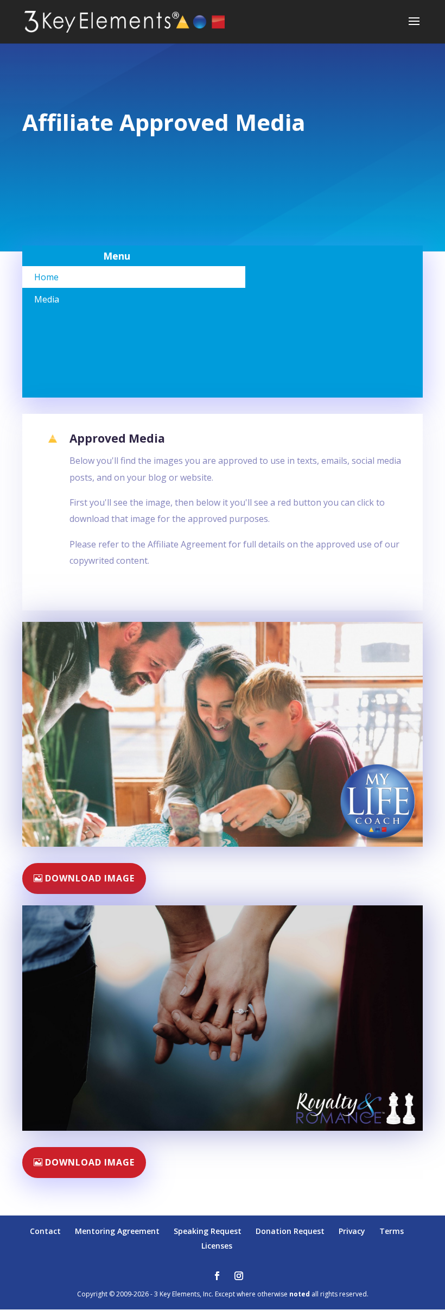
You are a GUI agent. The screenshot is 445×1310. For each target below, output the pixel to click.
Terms (391, 1231)
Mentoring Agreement (117, 1231)
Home (46, 277)
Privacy (352, 1231)
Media (46, 299)
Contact (45, 1231)
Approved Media (117, 438)
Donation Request (290, 1231)
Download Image (90, 878)
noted (299, 1294)
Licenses (216, 1245)
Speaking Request (207, 1231)
